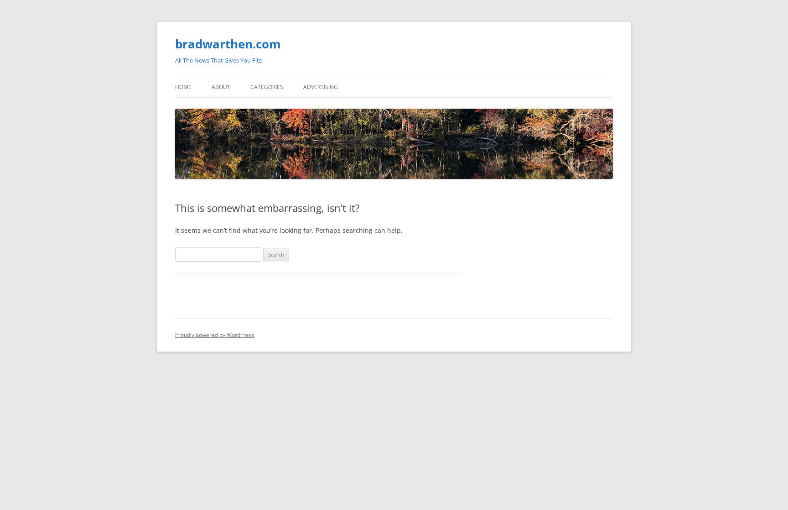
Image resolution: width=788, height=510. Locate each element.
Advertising (320, 87)
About (221, 87)
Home (183, 87)
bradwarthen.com (228, 44)
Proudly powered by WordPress (214, 335)
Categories (266, 87)
